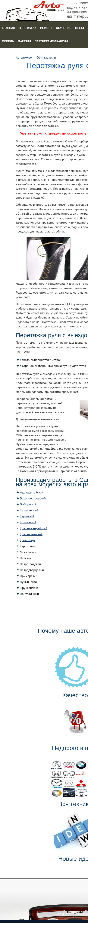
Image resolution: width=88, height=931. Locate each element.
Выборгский (28, 504)
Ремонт (46, 28)
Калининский (29, 510)
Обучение (63, 28)
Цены (79, 28)
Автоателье (24, 57)
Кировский (27, 516)
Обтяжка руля (46, 57)
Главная (8, 28)
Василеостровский (33, 498)
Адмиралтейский (31, 492)
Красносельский (31, 534)
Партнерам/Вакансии (51, 41)
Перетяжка (27, 28)
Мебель (8, 41)
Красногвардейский (33, 528)
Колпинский (28, 522)
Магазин (24, 41)
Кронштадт (27, 540)
